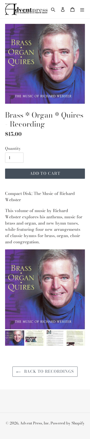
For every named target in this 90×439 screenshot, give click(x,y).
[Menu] (82, 9)
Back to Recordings (48, 371)
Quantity (13, 148)
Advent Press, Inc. (35, 423)
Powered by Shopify (68, 423)
